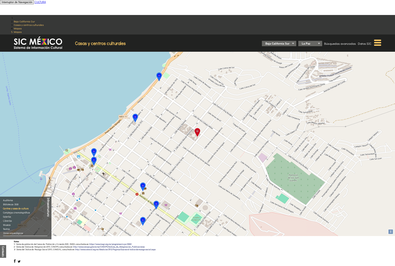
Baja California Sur (24, 21)
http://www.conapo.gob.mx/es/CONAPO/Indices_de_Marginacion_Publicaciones (109, 246)
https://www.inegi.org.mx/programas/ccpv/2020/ (110, 244)
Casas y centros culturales (29, 24)
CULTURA (40, 2)
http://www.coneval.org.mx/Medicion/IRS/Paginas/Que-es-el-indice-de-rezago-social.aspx (115, 249)
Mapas (18, 28)
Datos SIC (364, 43)
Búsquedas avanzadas (340, 43)
